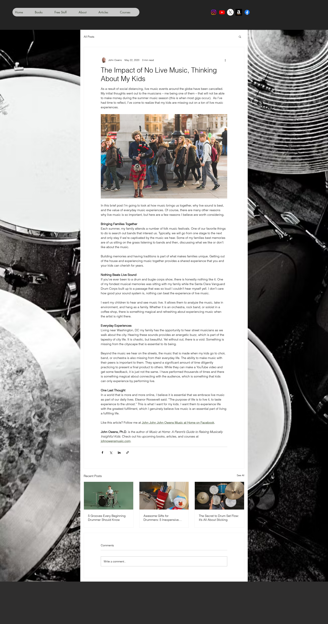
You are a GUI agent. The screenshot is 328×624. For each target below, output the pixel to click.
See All (240, 475)
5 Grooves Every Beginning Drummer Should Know (107, 518)
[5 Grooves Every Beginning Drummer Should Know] (108, 496)
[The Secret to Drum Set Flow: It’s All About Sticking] (219, 496)
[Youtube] (222, 12)
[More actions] (225, 60)
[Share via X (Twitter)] (110, 452)
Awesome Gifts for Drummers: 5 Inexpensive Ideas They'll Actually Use (161, 518)
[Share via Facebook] (102, 452)
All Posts (89, 36)
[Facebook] (247, 12)
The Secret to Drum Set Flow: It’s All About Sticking (219, 518)
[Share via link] (127, 452)
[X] (230, 12)
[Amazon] (238, 12)
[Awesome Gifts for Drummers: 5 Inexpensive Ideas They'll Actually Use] (164, 496)
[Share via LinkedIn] (119, 452)
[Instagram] (213, 12)
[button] (240, 36)
